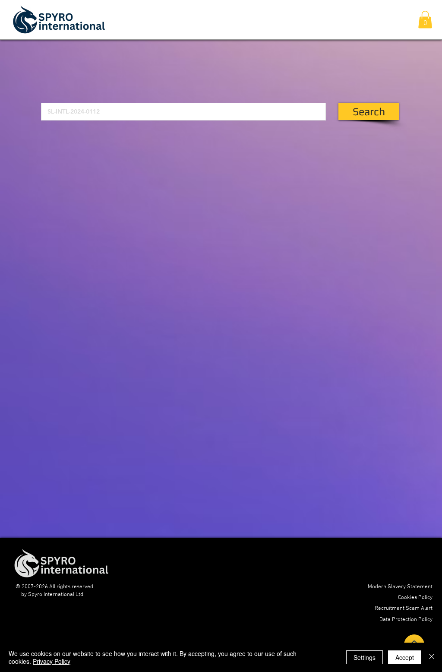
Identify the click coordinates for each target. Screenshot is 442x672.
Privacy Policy (51, 661)
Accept (404, 657)
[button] (425, 20)
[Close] (431, 657)
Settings (365, 657)
